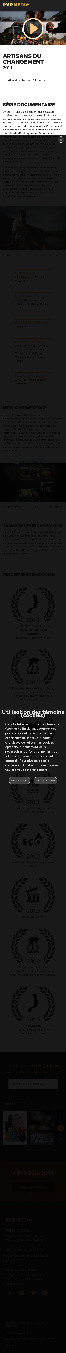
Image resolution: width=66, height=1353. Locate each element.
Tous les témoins (19, 780)
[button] (61, 139)
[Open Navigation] (59, 5)
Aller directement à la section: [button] (28, 80)
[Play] (33, 28)
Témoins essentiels (45, 780)
